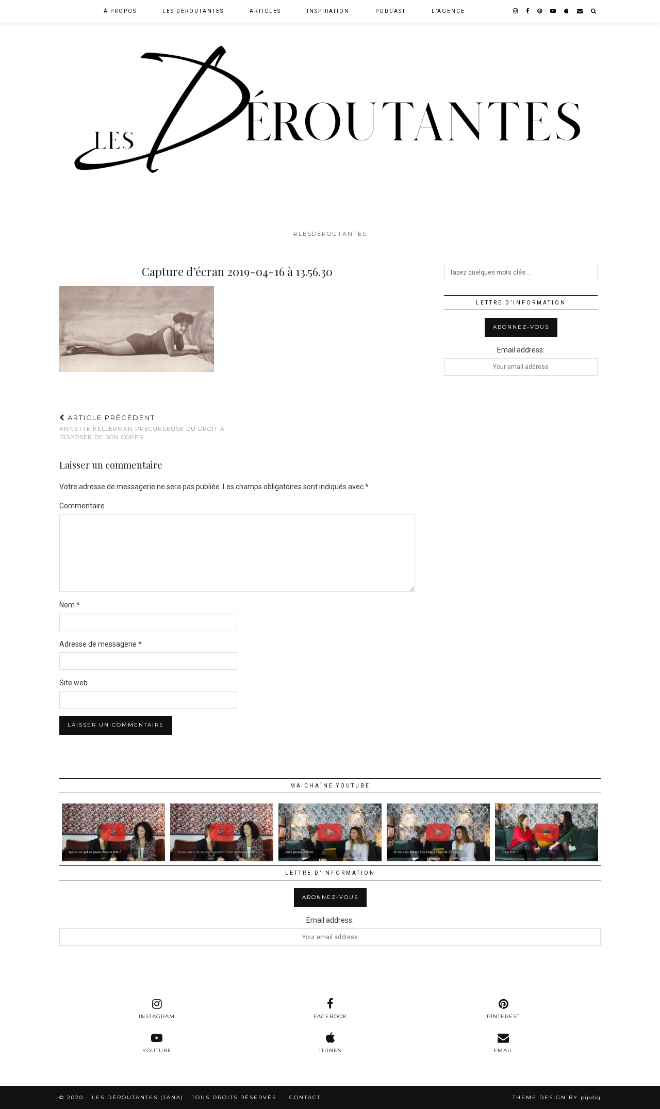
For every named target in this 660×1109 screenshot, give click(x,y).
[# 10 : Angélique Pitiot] (330, 832)
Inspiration (328, 11)
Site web (73, 683)
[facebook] (528, 11)
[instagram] (516, 11)
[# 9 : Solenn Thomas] (546, 832)
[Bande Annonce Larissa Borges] (221, 832)
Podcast (390, 11)
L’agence (448, 11)
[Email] (580, 11)
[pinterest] (540, 11)
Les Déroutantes (193, 11)
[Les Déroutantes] (330, 112)
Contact (305, 1097)
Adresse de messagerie (100, 644)
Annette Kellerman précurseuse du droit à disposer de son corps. (142, 427)
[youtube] (553, 11)
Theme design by (557, 1097)
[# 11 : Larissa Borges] (113, 832)
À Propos (120, 11)
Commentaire (82, 506)
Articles (265, 11)
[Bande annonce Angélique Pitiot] (438, 832)
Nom (69, 605)
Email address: (520, 350)
